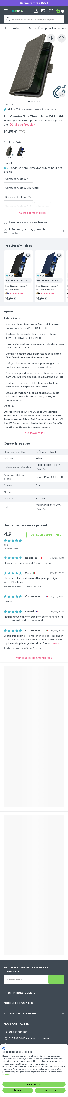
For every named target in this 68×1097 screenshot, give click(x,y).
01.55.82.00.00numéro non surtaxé (29, 1038)
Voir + (56, 643)
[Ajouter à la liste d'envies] (61, 38)
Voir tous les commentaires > (34, 657)
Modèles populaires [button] (18, 1003)
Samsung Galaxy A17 (18, 178)
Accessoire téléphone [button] (20, 1013)
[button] (18, 271)
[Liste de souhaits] (51, 11)
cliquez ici (7, 1074)
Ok (56, 979)
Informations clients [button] (20, 992)
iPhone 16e (42, 205)
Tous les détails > (34, 433)
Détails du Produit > (22, 124)
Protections (19, 28)
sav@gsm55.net (18, 1031)
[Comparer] (51, 38)
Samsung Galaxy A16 (18, 205)
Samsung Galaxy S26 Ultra (22, 187)
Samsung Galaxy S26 (18, 196)
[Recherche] (8, 19)
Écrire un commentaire (46, 535)
